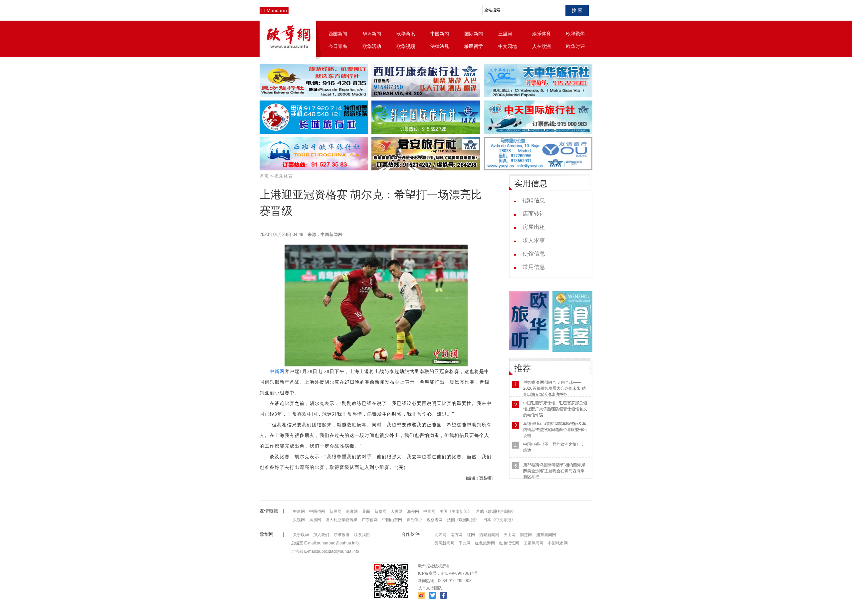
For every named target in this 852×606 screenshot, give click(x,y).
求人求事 (534, 240)
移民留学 (473, 46)
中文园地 (507, 46)
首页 (264, 176)
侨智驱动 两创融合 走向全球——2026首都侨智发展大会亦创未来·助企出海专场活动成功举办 (554, 388)
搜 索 (577, 10)
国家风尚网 (533, 543)
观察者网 (435, 519)
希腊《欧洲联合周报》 (496, 511)
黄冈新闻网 (444, 543)
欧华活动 (371, 46)
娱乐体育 (541, 33)
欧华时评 (575, 46)
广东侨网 (370, 519)
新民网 (335, 511)
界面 (366, 511)
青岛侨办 (414, 519)
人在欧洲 (541, 46)
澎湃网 (352, 511)
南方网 (457, 534)
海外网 (413, 511)
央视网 (299, 519)
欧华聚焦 (575, 33)
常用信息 (534, 267)
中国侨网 (317, 511)
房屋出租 (534, 227)
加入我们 (321, 534)
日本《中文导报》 (499, 519)
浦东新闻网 (546, 534)
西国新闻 (337, 33)
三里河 (505, 33)
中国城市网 (558, 543)
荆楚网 (526, 534)
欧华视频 (405, 46)
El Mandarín (274, 10)
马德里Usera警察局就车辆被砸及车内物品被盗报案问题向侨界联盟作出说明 (555, 429)
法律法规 (439, 46)
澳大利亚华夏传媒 (341, 519)
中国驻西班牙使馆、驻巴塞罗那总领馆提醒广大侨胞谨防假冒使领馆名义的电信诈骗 (555, 409)
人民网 (397, 511)
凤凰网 (315, 519)
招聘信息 (534, 200)
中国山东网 (392, 519)
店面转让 (534, 214)
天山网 (510, 534)
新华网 (380, 511)
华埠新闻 (371, 33)
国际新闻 (473, 33)
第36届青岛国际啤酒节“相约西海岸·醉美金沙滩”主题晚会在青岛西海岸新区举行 (554, 471)
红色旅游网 (485, 543)
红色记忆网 (509, 543)
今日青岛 (337, 46)
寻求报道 (341, 534)
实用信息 (530, 183)
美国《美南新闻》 (456, 511)
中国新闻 (439, 33)
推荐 (522, 368)
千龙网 (465, 543)
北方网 (440, 534)
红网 (471, 534)
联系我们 (362, 534)
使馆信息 (534, 254)
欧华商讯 (405, 33)
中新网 (277, 371)
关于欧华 (301, 534)
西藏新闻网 (489, 534)
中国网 (429, 511)
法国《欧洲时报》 (463, 519)
